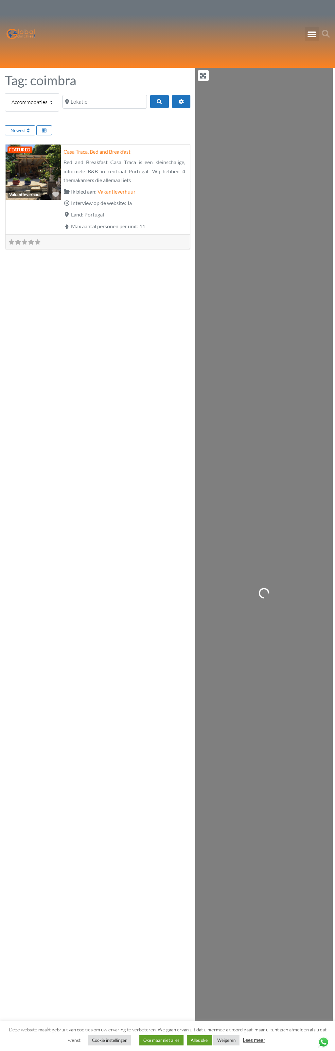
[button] (312, 34)
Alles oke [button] (199, 1040)
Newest (18, 130)
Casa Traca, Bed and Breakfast (97, 151)
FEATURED (19, 149)
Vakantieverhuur (25, 194)
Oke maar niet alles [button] (161, 1040)
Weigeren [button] (226, 1040)
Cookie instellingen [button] (109, 1040)
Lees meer (254, 1040)
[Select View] (44, 130)
